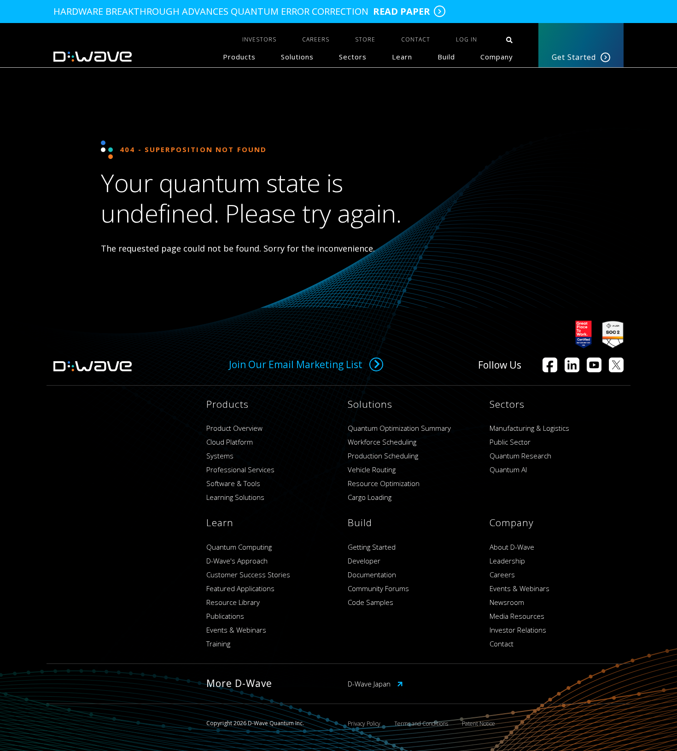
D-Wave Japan (370, 683)
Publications (225, 616)
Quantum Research (520, 455)
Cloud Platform (229, 441)
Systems (219, 455)
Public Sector (510, 441)
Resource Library (233, 602)
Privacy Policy (364, 724)
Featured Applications (240, 588)
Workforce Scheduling (382, 441)
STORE (365, 39)
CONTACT (415, 39)
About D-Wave (512, 547)
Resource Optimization (384, 483)
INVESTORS (259, 39)
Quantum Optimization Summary (399, 428)
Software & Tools (233, 483)
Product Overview (234, 428)
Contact (502, 643)
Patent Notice (478, 724)
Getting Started (372, 547)
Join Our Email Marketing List (295, 364)
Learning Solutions (235, 497)
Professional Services (240, 469)
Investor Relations (518, 629)
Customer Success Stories (248, 574)
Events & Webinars (236, 629)
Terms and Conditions (421, 724)
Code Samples (370, 602)
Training (218, 643)
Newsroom (507, 602)
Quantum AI (508, 469)
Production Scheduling (383, 455)
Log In (466, 39)
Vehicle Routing (372, 469)
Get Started (574, 57)
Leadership (507, 560)
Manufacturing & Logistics (529, 428)
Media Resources (517, 616)
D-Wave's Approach (237, 560)
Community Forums (378, 588)
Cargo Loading (369, 497)
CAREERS (315, 39)
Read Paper (401, 11)
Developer (364, 560)
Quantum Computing (239, 547)
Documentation (372, 574)
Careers (502, 574)
